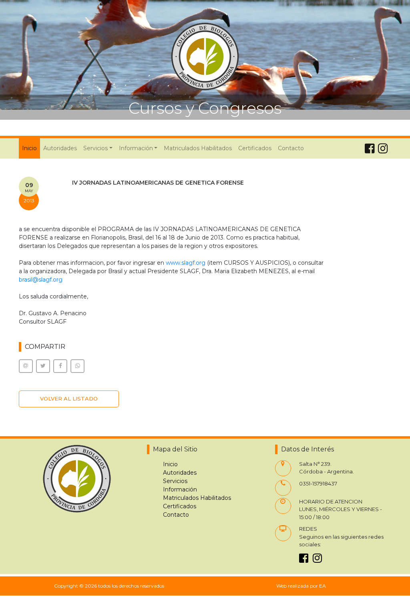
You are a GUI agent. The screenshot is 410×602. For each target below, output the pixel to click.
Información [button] (136, 148)
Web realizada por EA (301, 586)
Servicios (175, 481)
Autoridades (60, 148)
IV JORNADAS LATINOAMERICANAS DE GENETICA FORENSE (158, 182)
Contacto (291, 148)
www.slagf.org (185, 262)
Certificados (254, 148)
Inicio (31, 148)
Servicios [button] (95, 148)
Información (180, 489)
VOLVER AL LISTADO (69, 398)
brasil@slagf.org (40, 279)
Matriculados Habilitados (198, 148)
